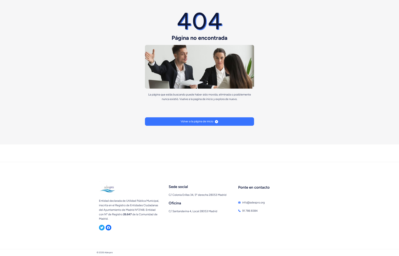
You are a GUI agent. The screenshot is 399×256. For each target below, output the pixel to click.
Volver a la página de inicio (197, 121)
